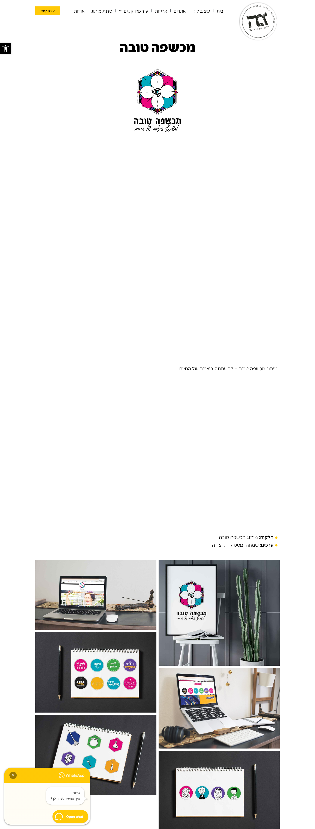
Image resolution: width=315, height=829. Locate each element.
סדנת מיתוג (101, 10)
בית (220, 10)
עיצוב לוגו (201, 10)
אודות (79, 10)
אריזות (161, 10)
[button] (5, 48)
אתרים (180, 10)
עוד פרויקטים (136, 10)
